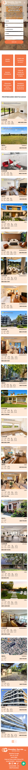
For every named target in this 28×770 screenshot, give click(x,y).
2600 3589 (14, 757)
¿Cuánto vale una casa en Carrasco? (20, 60)
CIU (18, 766)
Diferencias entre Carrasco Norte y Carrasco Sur (8, 86)
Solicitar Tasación (7, 60)
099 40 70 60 (14, 755)
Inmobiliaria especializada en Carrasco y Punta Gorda (20, 86)
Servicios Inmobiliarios (7, 73)
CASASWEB (12, 766)
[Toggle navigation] (24, 3)
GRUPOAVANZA (14, 768)
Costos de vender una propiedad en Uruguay (20, 73)
